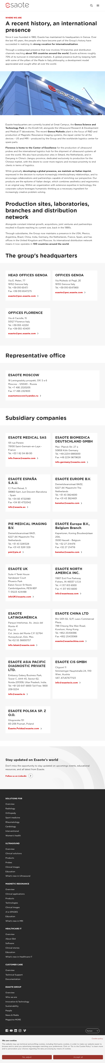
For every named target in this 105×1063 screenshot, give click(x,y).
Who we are (11, 997)
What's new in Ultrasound (17, 876)
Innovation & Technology (17, 1002)
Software (9, 943)
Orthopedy (10, 813)
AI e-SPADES (11, 912)
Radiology (10, 808)
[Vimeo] (24, 1031)
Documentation (12, 979)
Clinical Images (12, 867)
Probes (8, 862)
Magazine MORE (13, 1020)
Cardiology (10, 826)
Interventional (12, 831)
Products (9, 858)
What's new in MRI (14, 921)
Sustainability (11, 1006)
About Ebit (10, 939)
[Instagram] (20, 1031)
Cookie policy (97, 1038)
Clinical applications (15, 894)
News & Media (12, 1015)
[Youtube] (11, 1031)
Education (10, 871)
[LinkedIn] (15, 1031)
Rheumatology (12, 822)
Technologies (11, 903)
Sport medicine (12, 817)
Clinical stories (12, 948)
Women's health (13, 835)
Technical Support (14, 975)
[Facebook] (6, 1031)
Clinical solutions (13, 853)
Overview (9, 804)
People (8, 1010)
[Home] (17, 5)
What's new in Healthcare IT (18, 957)
